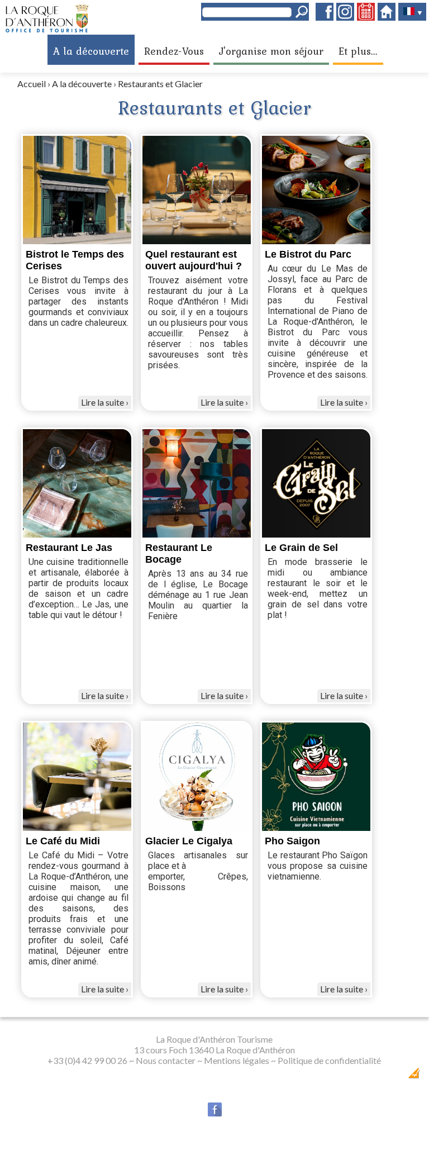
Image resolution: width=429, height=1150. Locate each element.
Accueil (31, 83)
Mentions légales (236, 1060)
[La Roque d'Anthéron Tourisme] (47, 30)
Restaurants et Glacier (160, 83)
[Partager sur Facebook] (215, 1114)
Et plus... (358, 51)
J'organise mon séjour (271, 51)
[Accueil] (386, 17)
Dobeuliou (348, 1076)
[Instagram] (345, 17)
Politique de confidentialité (329, 1060)
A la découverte (91, 51)
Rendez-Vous (174, 51)
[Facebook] (324, 17)
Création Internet (384, 1076)
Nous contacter (166, 1060)
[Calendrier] (366, 17)
